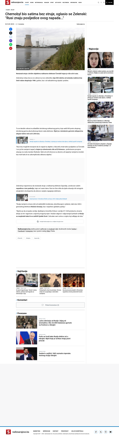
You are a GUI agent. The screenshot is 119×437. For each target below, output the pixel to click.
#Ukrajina (28, 238)
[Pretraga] (101, 2)
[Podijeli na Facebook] (10, 29)
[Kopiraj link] (10, 48)
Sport (52, 2)
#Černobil (20, 238)
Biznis (32, 2)
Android (51, 229)
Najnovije (94, 48)
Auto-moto (58, 2)
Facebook (21, 231)
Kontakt (55, 431)
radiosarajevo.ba (48, 433)
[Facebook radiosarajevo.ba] (96, 432)
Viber (48, 231)
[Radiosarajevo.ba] (17, 432)
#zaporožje (36, 238)
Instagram (29, 231)
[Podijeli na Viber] (10, 40)
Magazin (46, 2)
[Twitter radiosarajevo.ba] (101, 432)
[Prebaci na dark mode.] (99, 2)
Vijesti (27, 2)
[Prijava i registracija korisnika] (104, 2)
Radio (80, 2)
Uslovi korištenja (77, 431)
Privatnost (65, 431)
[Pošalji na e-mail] (10, 36)
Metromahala (39, 2)
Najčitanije (22, 271)
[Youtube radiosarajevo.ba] (110, 432)
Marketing (36, 431)
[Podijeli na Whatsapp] (10, 44)
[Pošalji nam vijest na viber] (105, 432)
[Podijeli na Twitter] (10, 33)
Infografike (73, 2)
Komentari (22, 300)
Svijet (12, 9)
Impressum (46, 431)
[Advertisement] (50, 104)
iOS (56, 229)
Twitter (73, 229)
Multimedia (66, 2)
